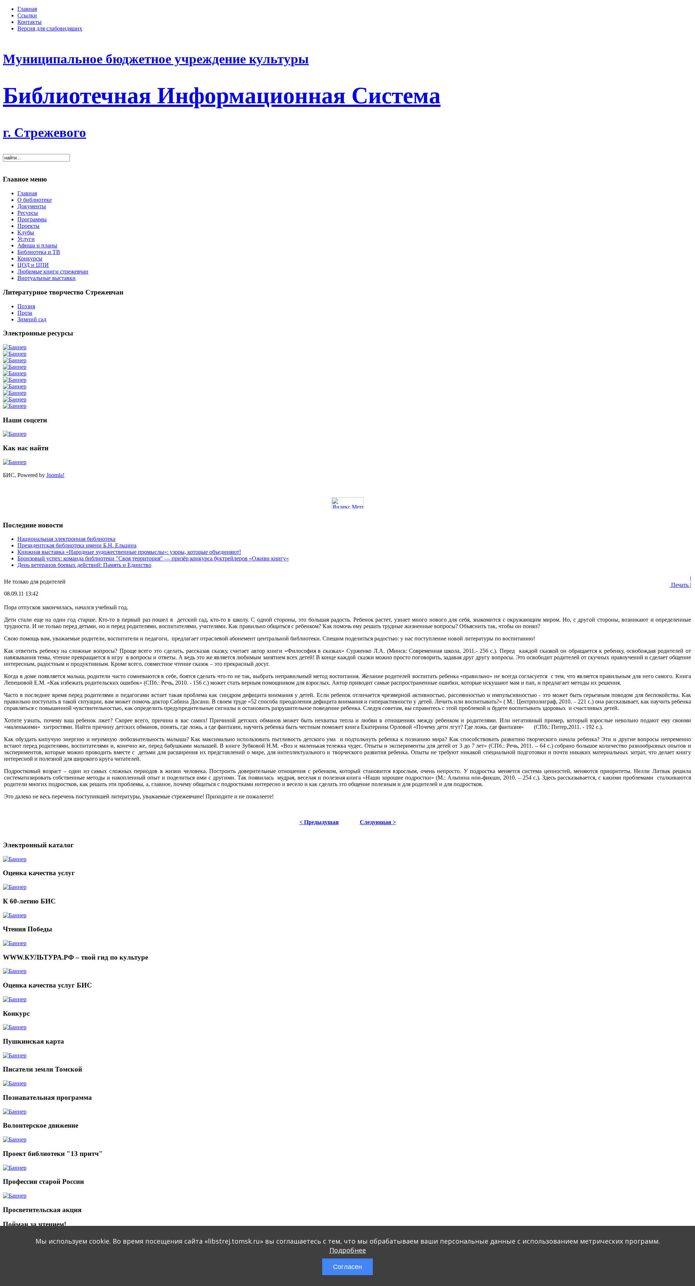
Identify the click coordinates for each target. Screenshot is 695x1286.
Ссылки (27, 15)
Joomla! (55, 475)
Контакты (29, 22)
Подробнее (347, 1250)
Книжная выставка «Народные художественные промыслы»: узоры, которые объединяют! (129, 552)
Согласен (347, 1266)
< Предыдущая (319, 822)
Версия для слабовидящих (49, 28)
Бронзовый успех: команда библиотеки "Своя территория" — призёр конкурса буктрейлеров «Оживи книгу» (153, 558)
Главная (27, 9)
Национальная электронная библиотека (66, 539)
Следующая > (378, 822)
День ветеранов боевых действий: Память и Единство (84, 565)
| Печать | (680, 581)
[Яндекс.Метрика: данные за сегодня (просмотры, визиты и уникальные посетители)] (347, 503)
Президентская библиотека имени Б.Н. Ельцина (76, 545)
